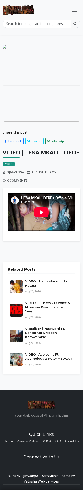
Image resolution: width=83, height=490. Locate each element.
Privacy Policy (27, 441)
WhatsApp (58, 141)
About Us (71, 441)
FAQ (58, 441)
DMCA (46, 441)
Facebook (14, 141)
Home (8, 441)
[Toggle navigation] (74, 10)
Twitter (36, 141)
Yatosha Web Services (41, 481)
